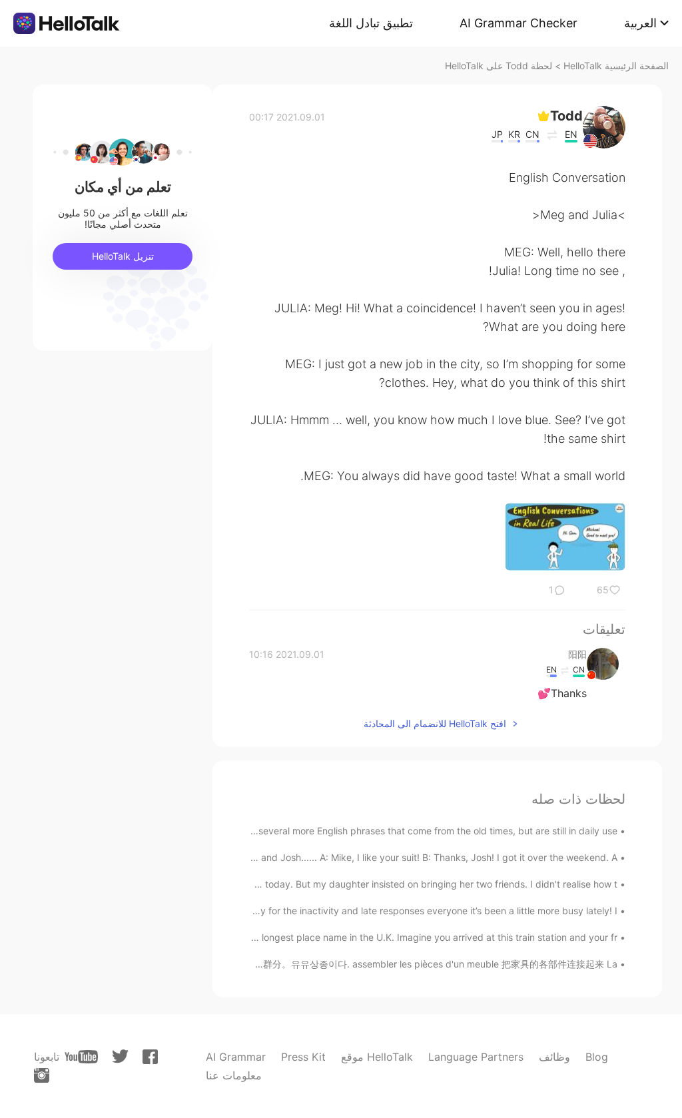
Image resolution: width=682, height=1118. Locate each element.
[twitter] (120, 1056)
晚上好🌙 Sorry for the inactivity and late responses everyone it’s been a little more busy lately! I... (404, 910)
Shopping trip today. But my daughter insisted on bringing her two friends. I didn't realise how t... (406, 884)
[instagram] (41, 1075)
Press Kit (303, 1056)
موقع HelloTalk (377, 1056)
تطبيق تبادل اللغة (371, 23)
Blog (596, 1056)
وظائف (554, 1056)
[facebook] (150, 1056)
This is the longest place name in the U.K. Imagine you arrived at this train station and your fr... (412, 937)
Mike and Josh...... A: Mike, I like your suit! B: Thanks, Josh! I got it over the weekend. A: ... (420, 857)
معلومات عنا (234, 1075)
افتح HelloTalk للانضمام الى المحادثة (435, 723)
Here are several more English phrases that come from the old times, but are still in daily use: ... (411, 830)
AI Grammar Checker (518, 23)
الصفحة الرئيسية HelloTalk (616, 65)
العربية (640, 23)
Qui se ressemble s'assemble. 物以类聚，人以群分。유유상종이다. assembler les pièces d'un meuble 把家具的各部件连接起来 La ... (337, 964)
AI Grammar (236, 1056)
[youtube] (81, 1056)
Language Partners (475, 1056)
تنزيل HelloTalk (123, 256)
